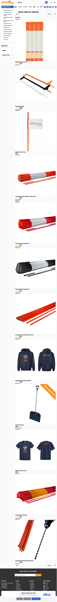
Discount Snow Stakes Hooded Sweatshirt (23, 380)
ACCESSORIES (25, 6)
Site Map (17, 587)
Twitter (47, 584)
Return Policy (18, 585)
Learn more (20, 598)
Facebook (47, 582)
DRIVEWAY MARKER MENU (6, 6)
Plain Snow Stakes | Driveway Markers (9, 21)
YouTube (47, 586)
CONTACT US (41, 7)
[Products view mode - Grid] (16, 14)
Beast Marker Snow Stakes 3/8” (8, 18)
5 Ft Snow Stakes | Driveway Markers (22, 289)
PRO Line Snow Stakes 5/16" (8, 10)
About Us (17, 583)
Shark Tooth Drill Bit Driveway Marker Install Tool (24, 560)
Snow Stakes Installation (8, 31)
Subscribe (38, 575)
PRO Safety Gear (6, 27)
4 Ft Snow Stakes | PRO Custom (21, 515)
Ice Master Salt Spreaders (8, 25)
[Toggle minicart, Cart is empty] (55, 2)
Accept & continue (36, 598)
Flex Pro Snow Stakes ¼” (8, 12)
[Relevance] (50, 14)
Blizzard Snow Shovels (7, 23)
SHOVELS (30, 6)
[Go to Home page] (7, 2)
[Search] (46, 2)
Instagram (47, 588)
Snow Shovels (32, 584)
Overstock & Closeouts (7, 29)
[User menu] (51, 2)
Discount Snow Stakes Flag (20, 152)
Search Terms (18, 588)
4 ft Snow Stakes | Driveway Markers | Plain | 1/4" (24, 334)
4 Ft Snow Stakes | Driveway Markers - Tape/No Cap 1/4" (25, 196)
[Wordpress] (50, 7)
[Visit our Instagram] (56, 7)
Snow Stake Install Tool (19, 106)
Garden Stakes (6, 37)
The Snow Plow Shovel (19, 425)
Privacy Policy (18, 584)
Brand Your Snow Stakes (8, 33)
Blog (46, 590)
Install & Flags (32, 587)
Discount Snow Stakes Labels (20, 62)
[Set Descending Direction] (55, 14)
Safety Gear (32, 589)
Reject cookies (27, 598)
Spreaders (31, 585)
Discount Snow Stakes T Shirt (20, 470)
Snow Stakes (32, 583)
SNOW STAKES (15, 7)
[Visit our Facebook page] (45, 7)
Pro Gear (31, 588)
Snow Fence (6, 39)
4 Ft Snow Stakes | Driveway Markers (22, 243)
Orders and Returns (19, 589)
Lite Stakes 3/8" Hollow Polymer (8, 15)
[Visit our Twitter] (53, 7)
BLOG (38, 6)
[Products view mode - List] (18, 14)
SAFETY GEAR (34, 7)
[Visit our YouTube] (48, 7)
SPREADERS (20, 6)
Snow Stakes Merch (7, 35)
